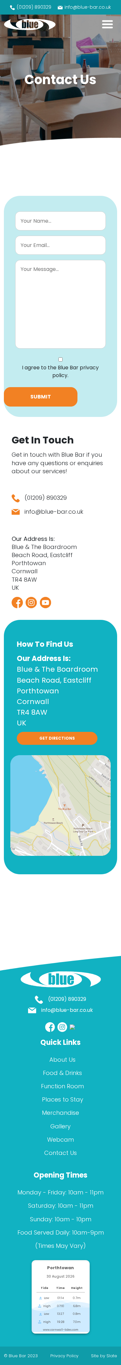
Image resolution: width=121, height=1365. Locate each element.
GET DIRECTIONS (57, 738)
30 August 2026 (60, 1276)
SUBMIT (40, 396)
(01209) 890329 (34, 7)
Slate (111, 1356)
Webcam (60, 1140)
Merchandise (60, 1113)
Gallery (60, 1126)
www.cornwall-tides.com (60, 1330)
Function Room (62, 1086)
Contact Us (60, 1153)
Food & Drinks (62, 1073)
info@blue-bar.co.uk (88, 7)
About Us (62, 1060)
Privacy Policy (64, 1356)
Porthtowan (60, 1267)
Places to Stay (62, 1099)
